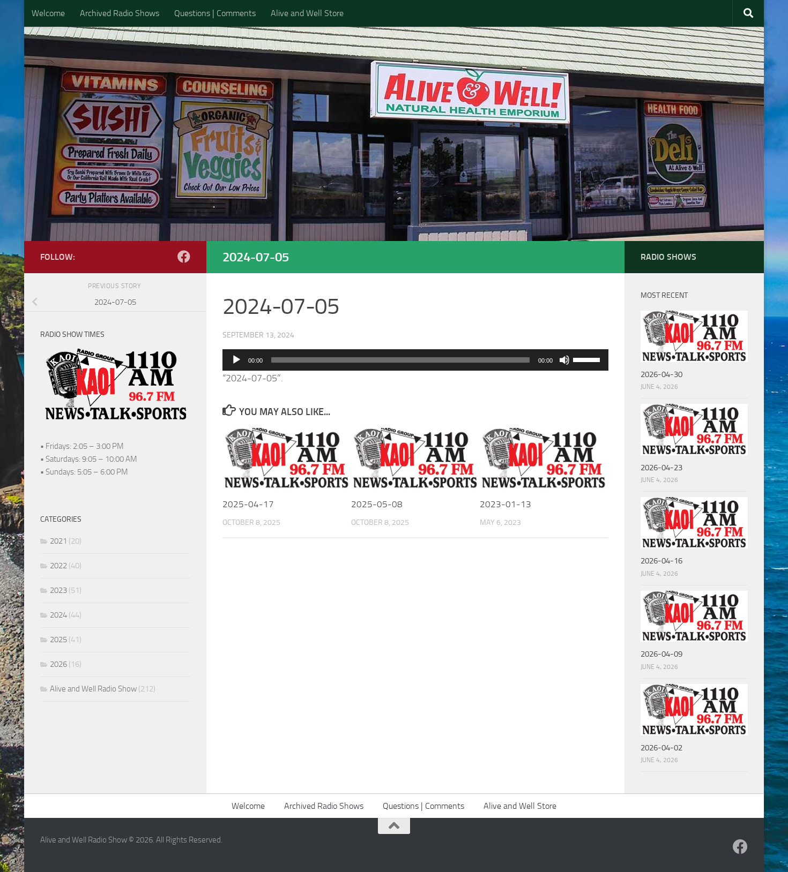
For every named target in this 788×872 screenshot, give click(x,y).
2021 (58, 541)
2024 (58, 615)
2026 (58, 664)
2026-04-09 (661, 654)
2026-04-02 (661, 748)
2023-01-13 (505, 504)
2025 (58, 639)
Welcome (48, 13)
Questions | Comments (215, 13)
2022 (58, 565)
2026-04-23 (661, 467)
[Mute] (564, 360)
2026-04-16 (661, 561)
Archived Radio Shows (119, 13)
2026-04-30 (661, 374)
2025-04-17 (248, 504)
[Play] (236, 360)
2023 (58, 590)
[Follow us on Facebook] (183, 256)
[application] (415, 360)
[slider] (588, 359)
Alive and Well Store (307, 13)
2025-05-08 (377, 504)
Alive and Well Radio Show (93, 689)
